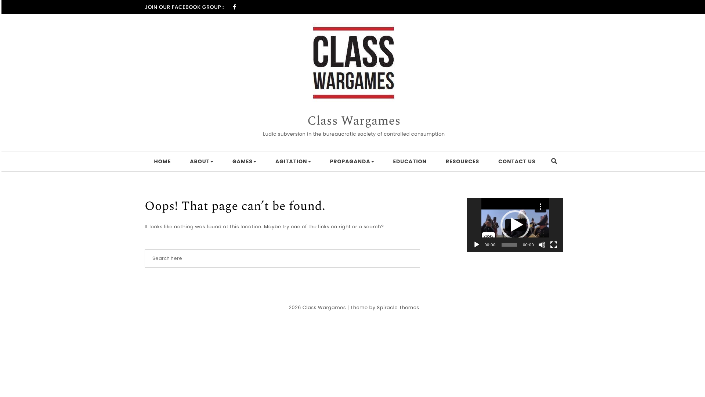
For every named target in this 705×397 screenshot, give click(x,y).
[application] (515, 225)
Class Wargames (354, 121)
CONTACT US (516, 161)
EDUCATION (410, 161)
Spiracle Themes (398, 307)
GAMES (242, 161)
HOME (162, 161)
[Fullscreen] (553, 244)
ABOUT (200, 161)
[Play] (476, 244)
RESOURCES (462, 161)
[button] (515, 225)
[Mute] (542, 244)
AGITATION (291, 161)
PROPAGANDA (350, 161)
